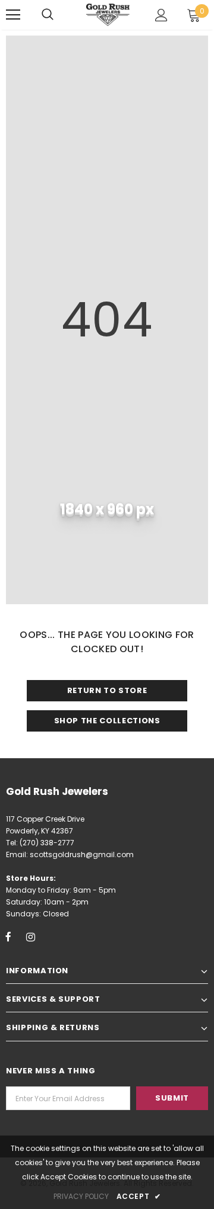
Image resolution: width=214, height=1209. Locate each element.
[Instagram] (30, 936)
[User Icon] (161, 15)
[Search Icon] (48, 15)
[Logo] (108, 15)
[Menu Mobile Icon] (13, 15)
